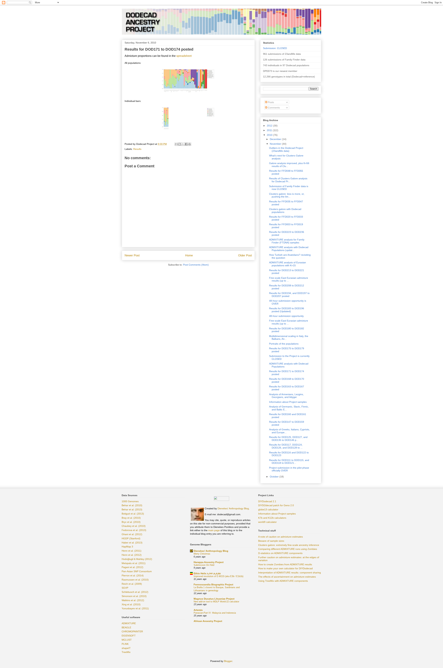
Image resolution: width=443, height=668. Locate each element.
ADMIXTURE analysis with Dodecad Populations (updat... (288, 249)
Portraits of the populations (284, 343)
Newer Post (132, 255)
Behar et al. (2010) (132, 505)
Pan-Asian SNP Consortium (137, 571)
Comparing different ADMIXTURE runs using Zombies (287, 549)
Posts (270, 102)
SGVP (125, 587)
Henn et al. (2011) (131, 550)
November (276, 143)
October (274, 476)
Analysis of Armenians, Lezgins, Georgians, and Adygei (286, 396)
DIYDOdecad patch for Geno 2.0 (276, 505)
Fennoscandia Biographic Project (213, 584)
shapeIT (126, 648)
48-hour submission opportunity (286, 316)
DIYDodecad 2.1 (267, 501)
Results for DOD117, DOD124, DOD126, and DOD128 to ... (285, 446)
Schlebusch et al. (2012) (135, 592)
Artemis (198, 610)
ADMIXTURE (129, 623)
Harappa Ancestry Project (209, 562)
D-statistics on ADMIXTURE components (280, 553)
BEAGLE (126, 627)
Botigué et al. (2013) (133, 513)
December (276, 139)
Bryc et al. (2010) (131, 522)
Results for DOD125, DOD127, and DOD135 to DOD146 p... (288, 438)
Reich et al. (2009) (132, 583)
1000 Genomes (130, 501)
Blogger (228, 661)
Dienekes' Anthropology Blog (233, 508)
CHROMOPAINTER (132, 631)
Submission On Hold (204, 565)
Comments (273, 107)
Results (137, 149)
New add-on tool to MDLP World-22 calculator (216, 601)
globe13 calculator (268, 509)
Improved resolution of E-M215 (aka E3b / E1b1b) (218, 576)
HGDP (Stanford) (131, 538)
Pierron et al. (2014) (133, 575)
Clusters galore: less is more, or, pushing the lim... (286, 195)
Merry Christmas (202, 553)
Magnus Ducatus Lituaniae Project (214, 598)
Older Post (245, 255)
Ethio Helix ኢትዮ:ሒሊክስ (207, 573)
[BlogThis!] (179, 144)
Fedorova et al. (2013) (134, 530)
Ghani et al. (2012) (132, 534)
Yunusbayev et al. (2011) (135, 608)
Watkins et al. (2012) (133, 600)
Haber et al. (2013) (132, 542)
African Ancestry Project (208, 621)
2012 (270, 125)
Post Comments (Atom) (196, 264)
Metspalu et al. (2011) (134, 563)
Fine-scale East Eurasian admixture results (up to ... (288, 279)
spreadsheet (184, 55)
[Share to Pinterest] (189, 144)
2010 (270, 135)
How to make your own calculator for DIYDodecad (285, 568)
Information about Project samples (288, 402)
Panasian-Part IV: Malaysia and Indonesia (215, 613)
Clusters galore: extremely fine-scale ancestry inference (288, 545)
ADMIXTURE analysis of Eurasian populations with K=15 (287, 264)
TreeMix (126, 652)
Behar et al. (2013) (132, 509)
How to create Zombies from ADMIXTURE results (285, 564)
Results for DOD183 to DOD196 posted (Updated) (286, 310)
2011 (270, 130)
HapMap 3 (127, 546)
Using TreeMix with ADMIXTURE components (283, 580)
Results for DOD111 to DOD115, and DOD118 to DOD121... (289, 461)
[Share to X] (183, 144)
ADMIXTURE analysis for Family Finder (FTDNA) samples (286, 241)
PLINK (125, 644)
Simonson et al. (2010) (134, 596)
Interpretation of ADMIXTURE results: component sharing (289, 572)
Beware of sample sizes (271, 540)
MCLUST (127, 639)
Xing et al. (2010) (131, 604)
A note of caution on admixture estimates (280, 536)
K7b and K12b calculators (272, 517)
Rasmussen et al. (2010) (135, 579)
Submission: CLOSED (275, 48)
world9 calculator (267, 522)
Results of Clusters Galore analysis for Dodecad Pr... (288, 180)
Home (189, 255)
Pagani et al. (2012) (132, 567)
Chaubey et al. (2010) (134, 526)
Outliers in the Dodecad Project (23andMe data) (286, 149)
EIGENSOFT (129, 635)
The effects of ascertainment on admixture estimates (287, 576)
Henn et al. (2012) (132, 554)
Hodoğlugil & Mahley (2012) (137, 559)
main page (214, 530)
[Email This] (176, 144)
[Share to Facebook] (186, 144)
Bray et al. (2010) (131, 517)
